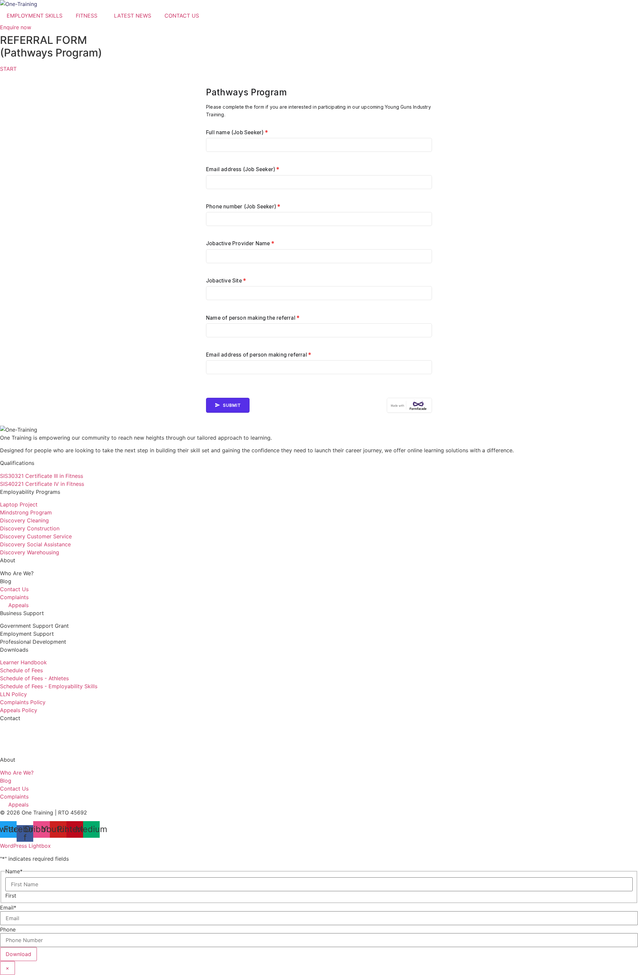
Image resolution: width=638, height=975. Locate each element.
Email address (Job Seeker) (242, 169)
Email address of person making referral (258, 355)
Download (18, 954)
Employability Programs (30, 491)
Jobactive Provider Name (240, 243)
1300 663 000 (18, 731)
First (10, 895)
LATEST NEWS (132, 15)
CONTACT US (181, 15)
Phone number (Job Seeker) (243, 206)
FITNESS (86, 15)
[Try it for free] (409, 405)
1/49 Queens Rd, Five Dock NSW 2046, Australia (60, 747)
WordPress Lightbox (25, 845)
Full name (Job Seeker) (237, 132)
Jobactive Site (226, 280)
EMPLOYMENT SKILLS (34, 15)
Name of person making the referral (252, 318)
